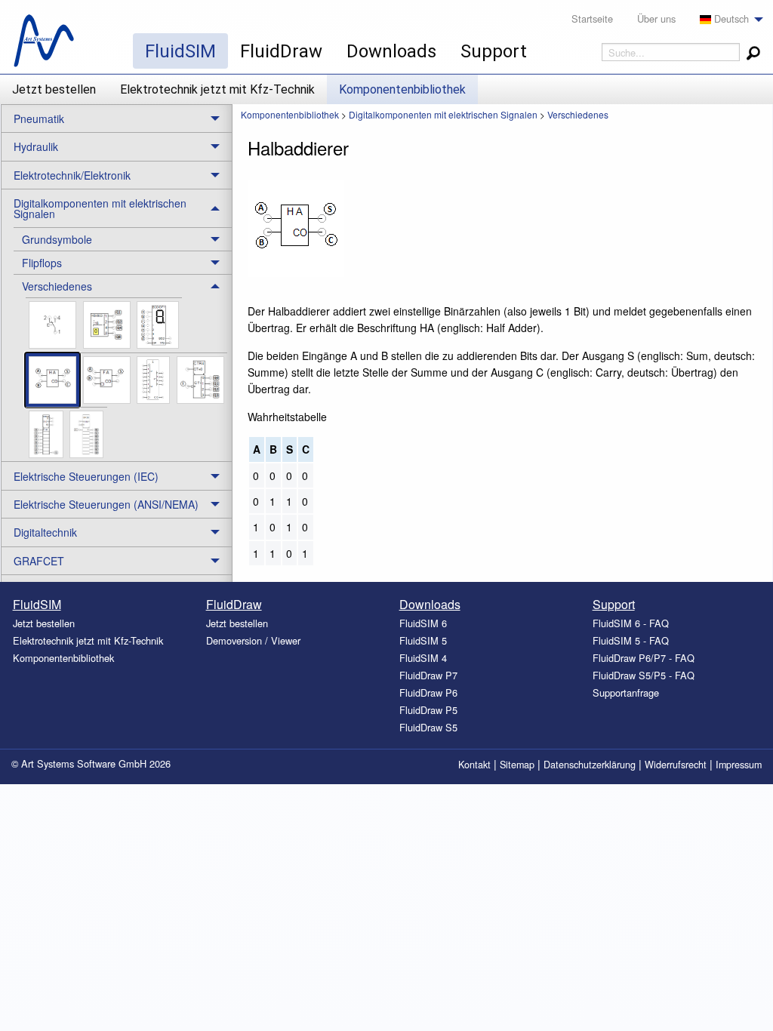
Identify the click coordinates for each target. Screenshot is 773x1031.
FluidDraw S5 (428, 727)
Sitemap (517, 764)
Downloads (391, 51)
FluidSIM (180, 51)
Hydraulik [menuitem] (36, 146)
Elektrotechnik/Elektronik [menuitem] (72, 175)
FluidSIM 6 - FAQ (631, 623)
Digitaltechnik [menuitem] (45, 532)
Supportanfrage (626, 692)
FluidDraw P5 (428, 710)
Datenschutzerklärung (590, 764)
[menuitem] (727, 19)
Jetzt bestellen (54, 89)
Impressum (739, 764)
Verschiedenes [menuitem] (57, 286)
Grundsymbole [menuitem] (57, 239)
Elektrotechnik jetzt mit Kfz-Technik (217, 89)
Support (493, 51)
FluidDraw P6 (428, 692)
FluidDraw (281, 51)
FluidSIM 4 (423, 658)
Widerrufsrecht (676, 764)
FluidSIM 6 (423, 623)
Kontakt (474, 764)
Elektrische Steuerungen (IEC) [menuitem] (86, 476)
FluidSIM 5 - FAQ (631, 640)
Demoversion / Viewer (253, 640)
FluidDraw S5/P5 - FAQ (643, 675)
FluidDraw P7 (428, 675)
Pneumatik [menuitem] (39, 118)
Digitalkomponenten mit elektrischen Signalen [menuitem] (100, 208)
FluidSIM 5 (423, 640)
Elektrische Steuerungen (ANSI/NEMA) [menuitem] (106, 504)
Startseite (592, 18)
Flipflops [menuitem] (42, 262)
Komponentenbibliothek (402, 89)
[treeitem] (123, 239)
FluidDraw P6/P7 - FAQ (643, 658)
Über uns (656, 18)
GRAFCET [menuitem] (39, 560)
